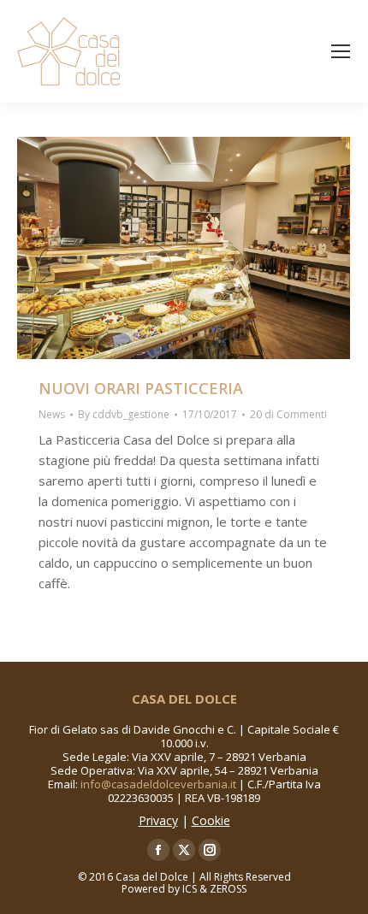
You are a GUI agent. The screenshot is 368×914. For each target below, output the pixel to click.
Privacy (158, 820)
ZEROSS (228, 889)
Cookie (211, 820)
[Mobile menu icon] (340, 51)
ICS (189, 889)
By (123, 415)
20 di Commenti (288, 415)
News (52, 414)
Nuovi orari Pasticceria (141, 388)
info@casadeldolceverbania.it (158, 784)
